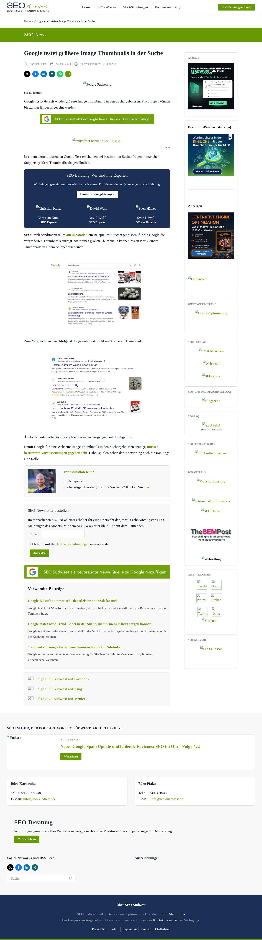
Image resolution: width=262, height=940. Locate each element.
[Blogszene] (211, 400)
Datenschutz (100, 929)
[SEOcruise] (211, 376)
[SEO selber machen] (211, 453)
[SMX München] (211, 351)
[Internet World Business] (211, 500)
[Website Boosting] (211, 481)
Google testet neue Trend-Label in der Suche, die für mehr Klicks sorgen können (89, 624)
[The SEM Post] (211, 534)
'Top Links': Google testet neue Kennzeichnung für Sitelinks (74, 647)
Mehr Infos (177, 914)
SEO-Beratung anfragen (236, 7)
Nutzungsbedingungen (73, 544)
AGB (115, 929)
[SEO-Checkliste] (211, 86)
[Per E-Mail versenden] (68, 74)
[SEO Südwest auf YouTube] (211, 620)
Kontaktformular (165, 920)
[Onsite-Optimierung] (211, 313)
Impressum (129, 929)
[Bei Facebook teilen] (35, 74)
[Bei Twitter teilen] (27, 74)
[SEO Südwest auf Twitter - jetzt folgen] (204, 612)
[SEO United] (211, 511)
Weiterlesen (71, 756)
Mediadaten (162, 929)
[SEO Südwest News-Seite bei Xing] (218, 612)
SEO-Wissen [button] (107, 7)
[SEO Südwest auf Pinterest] (203, 598)
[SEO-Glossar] (211, 648)
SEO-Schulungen (135, 7)
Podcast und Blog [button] (167, 7)
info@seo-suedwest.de (39, 799)
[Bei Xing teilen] (52, 74)
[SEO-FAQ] (211, 425)
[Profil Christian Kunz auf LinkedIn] (218, 598)
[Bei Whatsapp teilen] (60, 74)
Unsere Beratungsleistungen (97, 194)
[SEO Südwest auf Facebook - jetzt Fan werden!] (204, 585)
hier (146, 487)
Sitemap (146, 929)
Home (86, 7)
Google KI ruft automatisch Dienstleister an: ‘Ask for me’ (72, 601)
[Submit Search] (71, 878)
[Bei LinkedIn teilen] (43, 74)
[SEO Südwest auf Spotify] (218, 585)
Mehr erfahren (27, 839)
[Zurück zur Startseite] (28, 7)
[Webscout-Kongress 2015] (211, 363)
